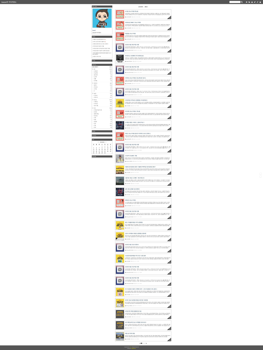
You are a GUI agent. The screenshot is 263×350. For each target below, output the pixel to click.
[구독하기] (261, 176)
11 (110, 147)
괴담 (103, 125)
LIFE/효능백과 (128, 28)
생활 (103, 78)
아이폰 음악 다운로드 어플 (98, 46)
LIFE (102, 69)
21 (99, 151)
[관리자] (257, 2)
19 (93, 151)
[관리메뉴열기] (261, 174)
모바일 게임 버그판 (103, 110)
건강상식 (103, 71)
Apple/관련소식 (129, 61)
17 (107, 149)
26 (93, 152)
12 (93, 149)
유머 (103, 123)
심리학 (103, 76)
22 (102, 151)
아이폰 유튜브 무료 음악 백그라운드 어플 (101, 48)
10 (107, 147)
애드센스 (103, 87)
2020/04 (102, 142)
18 (110, 149)
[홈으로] (246, 2)
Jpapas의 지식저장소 (8, 2)
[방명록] (252, 2)
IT (103, 90)
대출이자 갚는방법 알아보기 (98, 39)
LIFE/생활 (128, 105)
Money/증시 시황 (129, 50)
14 (99, 149)
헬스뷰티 (103, 74)
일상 (103, 127)
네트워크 (102, 83)
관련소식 (103, 97)
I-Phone (103, 95)
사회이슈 (103, 101)
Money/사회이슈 (129, 161)
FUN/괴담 (128, 183)
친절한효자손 (133, 348)
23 (104, 151)
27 (96, 152)
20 (96, 151)
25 (110, 151)
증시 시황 (103, 105)
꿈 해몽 (103, 80)
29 (102, 152)
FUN (102, 108)
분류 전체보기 (102, 66)
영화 (103, 119)
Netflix (103, 111)
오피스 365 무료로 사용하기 (99, 41)
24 (107, 151)
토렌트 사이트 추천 (97, 56)
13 (96, 149)
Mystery (103, 115)
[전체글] (249, 2)
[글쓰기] (254, 2)
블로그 (103, 85)
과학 (103, 117)
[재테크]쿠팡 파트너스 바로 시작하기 (100, 43)
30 (104, 152)
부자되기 (103, 103)
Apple (102, 93)
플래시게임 (103, 113)
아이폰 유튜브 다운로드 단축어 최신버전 (101, 50)
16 (104, 149)
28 (99, 152)
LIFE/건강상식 (128, 316)
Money (102, 99)
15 (102, 149)
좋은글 (103, 121)
